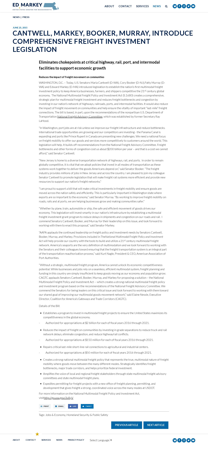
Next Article (156, 425)
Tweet (88, 406)
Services (142, 6)
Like (74, 406)
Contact (125, 6)
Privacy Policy (76, 440)
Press (25, 17)
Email (61, 406)
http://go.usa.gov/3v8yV (58, 397)
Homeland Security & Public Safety (87, 414)
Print (46, 406)
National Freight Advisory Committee (79, 116)
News (157, 6)
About (109, 6)
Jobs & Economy (55, 414)
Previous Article (126, 425)
